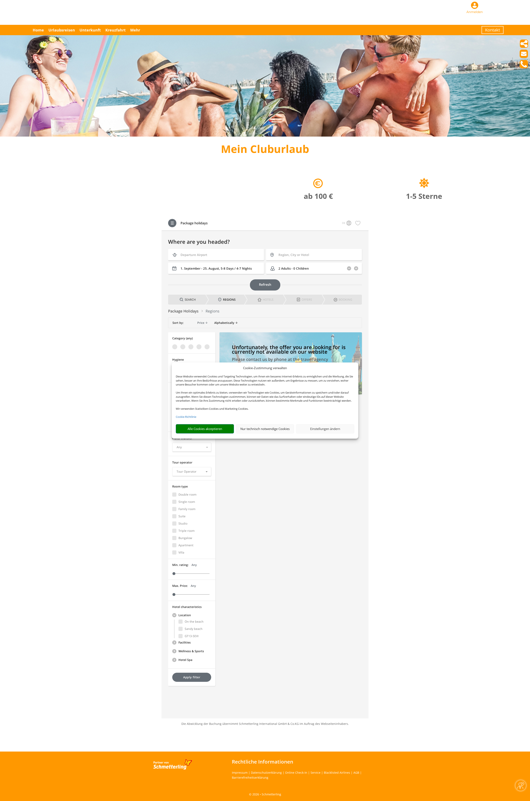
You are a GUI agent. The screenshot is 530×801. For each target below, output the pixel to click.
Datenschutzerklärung (266, 773)
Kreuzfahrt (115, 30)
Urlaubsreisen (61, 30)
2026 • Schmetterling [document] (266, 794)
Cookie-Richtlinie (186, 417)
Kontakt (492, 30)
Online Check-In (296, 773)
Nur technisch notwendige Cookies (265, 429)
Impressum (240, 773)
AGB (356, 773)
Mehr (135, 30)
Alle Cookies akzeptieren (205, 429)
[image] (265, 135)
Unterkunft (90, 30)
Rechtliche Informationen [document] (262, 761)
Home (38, 30)
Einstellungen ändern (325, 429)
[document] (265, 150)
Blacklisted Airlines (337, 773)
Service (315, 773)
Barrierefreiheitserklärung (250, 777)
